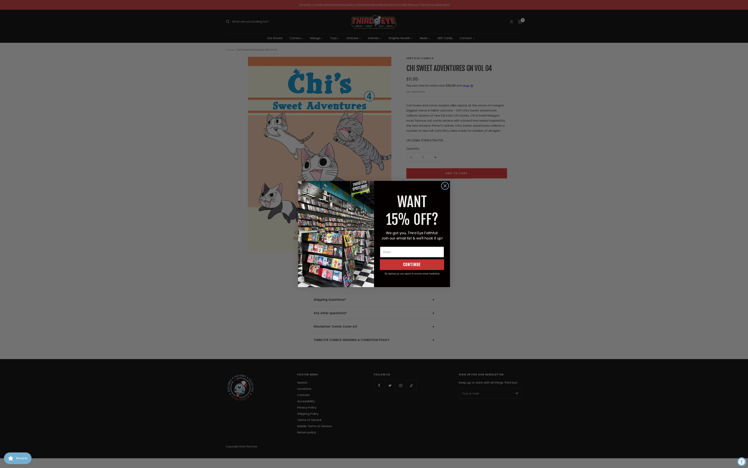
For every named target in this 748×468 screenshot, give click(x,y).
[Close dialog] (445, 185)
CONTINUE (412, 264)
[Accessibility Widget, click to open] (741, 461)
